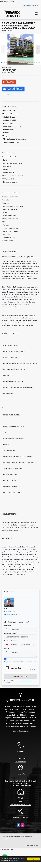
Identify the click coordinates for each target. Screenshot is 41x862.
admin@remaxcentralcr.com (20, 805)
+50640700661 (20, 762)
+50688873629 (10, 612)
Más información (15, 860)
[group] (20, 49)
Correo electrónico (10, 633)
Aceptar (33, 859)
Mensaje (7, 648)
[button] (1, 62)
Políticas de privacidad (20, 731)
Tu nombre (7, 625)
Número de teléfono (10, 641)
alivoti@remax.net (11, 614)
